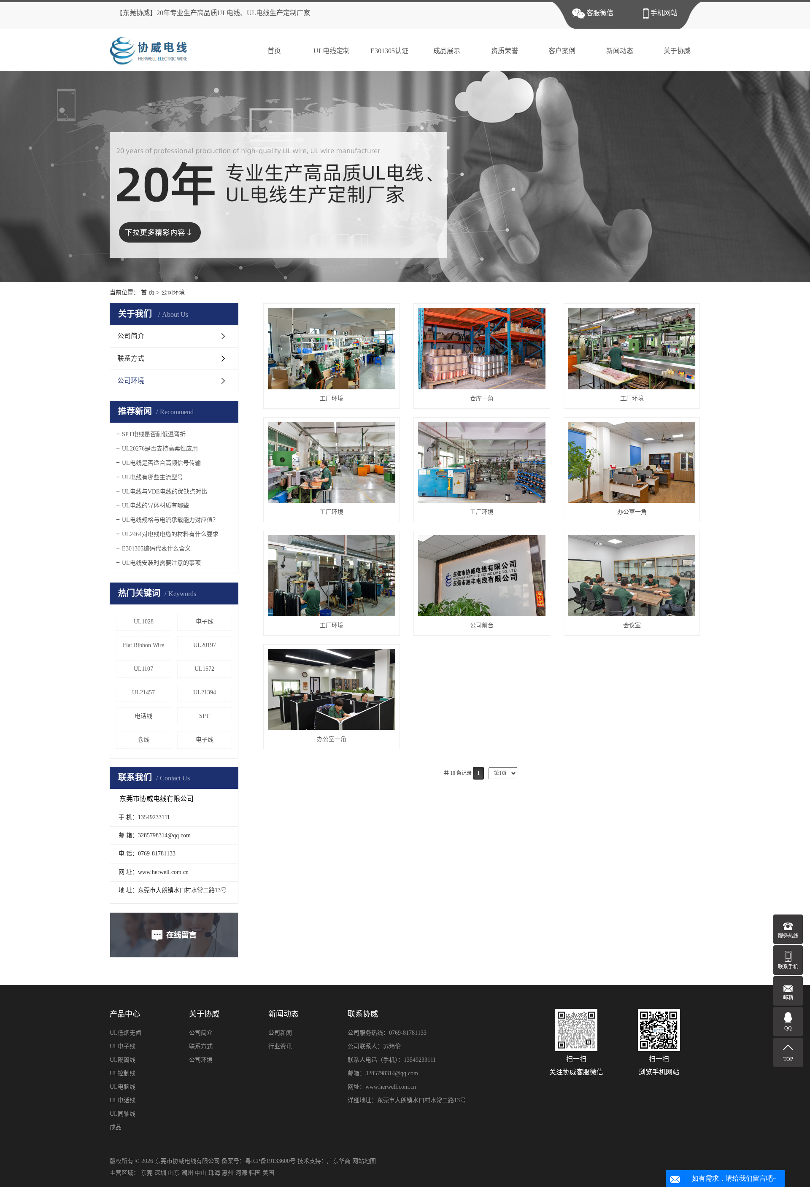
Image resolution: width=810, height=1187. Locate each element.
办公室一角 (632, 512)
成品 (116, 1127)
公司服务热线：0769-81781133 (387, 1033)
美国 (268, 1173)
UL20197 (204, 645)
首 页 (147, 292)
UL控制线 (122, 1073)
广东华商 (339, 1161)
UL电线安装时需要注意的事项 (161, 563)
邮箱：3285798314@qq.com (383, 1073)
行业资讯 (280, 1046)
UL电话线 (122, 1100)
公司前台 (482, 625)
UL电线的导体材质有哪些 (155, 505)
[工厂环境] (331, 348)
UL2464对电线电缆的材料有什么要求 (170, 534)
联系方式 (130, 358)
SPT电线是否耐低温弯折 (154, 434)
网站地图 (364, 1161)
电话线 (143, 716)
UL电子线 (122, 1046)
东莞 (147, 1173)
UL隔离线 (122, 1060)
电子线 (204, 621)
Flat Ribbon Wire (143, 645)
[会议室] (632, 575)
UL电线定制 (331, 50)
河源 (241, 1173)
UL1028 (144, 621)
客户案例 (561, 50)
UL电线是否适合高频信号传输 (161, 463)
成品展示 (446, 50)
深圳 (160, 1173)
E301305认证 (389, 50)
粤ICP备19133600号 (270, 1161)
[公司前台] (481, 575)
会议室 (632, 625)
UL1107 (143, 669)
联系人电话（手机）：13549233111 (392, 1060)
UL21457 (143, 692)
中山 (201, 1173)
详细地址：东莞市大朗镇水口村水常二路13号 (407, 1100)
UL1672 (204, 669)
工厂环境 (331, 398)
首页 (274, 50)
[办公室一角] (632, 462)
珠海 (214, 1173)
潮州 (187, 1173)
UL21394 (204, 692)
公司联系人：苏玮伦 (374, 1046)
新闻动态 (619, 50)
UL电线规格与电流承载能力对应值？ (170, 520)
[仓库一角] (481, 348)
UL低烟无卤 (125, 1033)
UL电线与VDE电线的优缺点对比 (164, 491)
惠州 (228, 1173)
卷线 (143, 739)
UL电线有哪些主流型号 (152, 477)
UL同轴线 (122, 1114)
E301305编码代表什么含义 (156, 548)
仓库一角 (482, 398)
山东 (174, 1173)
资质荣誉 (504, 50)
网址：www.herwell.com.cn (382, 1087)
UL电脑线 (122, 1087)
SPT (204, 716)
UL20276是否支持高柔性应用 (160, 448)
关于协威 (677, 50)
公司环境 (173, 292)
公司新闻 (280, 1033)
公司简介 (130, 336)
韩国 (255, 1173)
